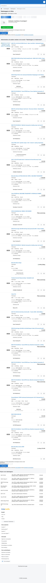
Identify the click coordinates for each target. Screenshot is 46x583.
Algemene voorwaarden (6, 538)
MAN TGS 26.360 (4, 490)
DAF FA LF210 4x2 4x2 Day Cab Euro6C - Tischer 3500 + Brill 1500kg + (27, 311)
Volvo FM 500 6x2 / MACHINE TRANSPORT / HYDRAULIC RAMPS (26, 193)
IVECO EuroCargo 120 (4, 483)
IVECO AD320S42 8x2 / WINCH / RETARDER (21, 211)
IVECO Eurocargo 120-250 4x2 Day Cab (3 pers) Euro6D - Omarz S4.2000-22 (28, 228)
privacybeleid (17, 34)
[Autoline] (1, 8)
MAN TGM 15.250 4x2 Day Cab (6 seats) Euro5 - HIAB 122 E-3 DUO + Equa (28, 58)
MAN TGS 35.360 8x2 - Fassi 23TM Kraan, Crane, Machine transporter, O (27, 91)
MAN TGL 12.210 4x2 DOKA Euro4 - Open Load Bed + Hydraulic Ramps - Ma (28, 43)
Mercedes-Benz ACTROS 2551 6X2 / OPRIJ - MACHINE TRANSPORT (26, 175)
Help (2, 516)
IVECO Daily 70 (4, 479)
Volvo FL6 (13, 294)
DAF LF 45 (3, 493)
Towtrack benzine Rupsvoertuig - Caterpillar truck (22, 277)
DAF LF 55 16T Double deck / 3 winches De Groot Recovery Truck (26, 159)
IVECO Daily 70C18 (5, 500)
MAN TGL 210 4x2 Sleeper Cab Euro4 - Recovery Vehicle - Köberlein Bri (27, 108)
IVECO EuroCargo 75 (4, 505)
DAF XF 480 (3, 475)
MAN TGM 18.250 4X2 (16, 414)
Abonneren (4, 33)
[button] (44, 2)
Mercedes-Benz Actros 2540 (4, 487)
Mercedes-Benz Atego (16, 262)
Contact (2, 518)
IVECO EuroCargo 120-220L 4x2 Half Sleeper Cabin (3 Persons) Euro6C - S (28, 328)
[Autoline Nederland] (8, 2)
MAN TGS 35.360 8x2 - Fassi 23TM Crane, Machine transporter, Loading (27, 344)
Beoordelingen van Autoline (6, 545)
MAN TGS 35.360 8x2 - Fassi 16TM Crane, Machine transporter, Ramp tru (27, 429)
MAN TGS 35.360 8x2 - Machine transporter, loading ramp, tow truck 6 (27, 125)
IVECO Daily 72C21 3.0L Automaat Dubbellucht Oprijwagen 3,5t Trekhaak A (28, 74)
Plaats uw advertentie (7, 27)
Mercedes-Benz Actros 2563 (17, 446)
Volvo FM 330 (3, 496)
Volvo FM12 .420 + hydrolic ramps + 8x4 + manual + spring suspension (27, 142)
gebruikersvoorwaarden (28, 34)
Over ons (3, 514)
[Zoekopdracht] (44, 5)
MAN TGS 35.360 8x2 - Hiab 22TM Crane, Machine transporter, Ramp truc (27, 379)
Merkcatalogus (4, 547)
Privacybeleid (4, 541)
